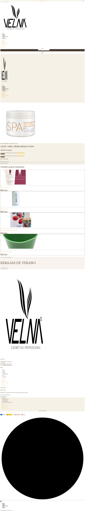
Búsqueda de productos (6, 510)
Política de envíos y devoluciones (7, 402)
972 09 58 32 (4, 363)
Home (1, 143)
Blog (3, 37)
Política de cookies (5, 400)
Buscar (37, 49)
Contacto (4, 38)
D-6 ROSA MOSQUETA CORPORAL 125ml (9, 230)
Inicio (3, 33)
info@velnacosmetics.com (7, 365)
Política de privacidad (5, 405)
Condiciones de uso (5, 401)
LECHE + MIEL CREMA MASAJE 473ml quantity (8, 152)
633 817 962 (9, 363)
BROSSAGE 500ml (4, 209)
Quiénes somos (5, 36)
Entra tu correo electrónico (5, 394)
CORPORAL (7, 143)
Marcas (3, 35)
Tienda (3, 34)
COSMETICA (3, 143)
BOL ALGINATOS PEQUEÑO (6, 251)
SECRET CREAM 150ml (5, 187)
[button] (42, 48)
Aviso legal (3, 404)
